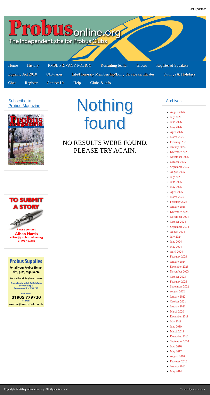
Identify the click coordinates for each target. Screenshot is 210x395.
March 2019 (177, 331)
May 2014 (176, 371)
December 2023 (179, 266)
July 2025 (175, 177)
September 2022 (179, 286)
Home (13, 65)
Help (77, 83)
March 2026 (177, 137)
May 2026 (176, 127)
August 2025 (177, 171)
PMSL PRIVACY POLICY (69, 65)
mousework (199, 389)
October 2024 (178, 221)
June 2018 (176, 346)
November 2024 (179, 216)
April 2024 (176, 251)
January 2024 (177, 261)
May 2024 (176, 246)
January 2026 (177, 147)
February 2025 (178, 201)
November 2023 (179, 271)
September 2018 (179, 341)
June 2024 (176, 241)
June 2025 (176, 181)
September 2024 (179, 226)
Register (31, 83)
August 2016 (177, 356)
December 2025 (179, 151)
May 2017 (176, 351)
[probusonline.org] (105, 30)
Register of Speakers (172, 65)
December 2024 (179, 211)
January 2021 (177, 306)
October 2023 (178, 276)
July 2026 (175, 117)
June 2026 (176, 122)
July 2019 (175, 321)
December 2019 (179, 316)
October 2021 (178, 301)
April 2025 (176, 191)
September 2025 (179, 166)
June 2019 (176, 326)
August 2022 (177, 291)
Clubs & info (100, 83)
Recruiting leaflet (114, 65)
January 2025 (177, 206)
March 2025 (177, 196)
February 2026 (178, 142)
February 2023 (178, 281)
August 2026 (177, 112)
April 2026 (176, 132)
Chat (12, 83)
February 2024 (178, 256)
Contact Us (55, 83)
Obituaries (54, 74)
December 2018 (179, 336)
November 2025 (179, 156)
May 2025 (176, 186)
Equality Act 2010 (22, 74)
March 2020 (177, 311)
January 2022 (177, 296)
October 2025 (178, 162)
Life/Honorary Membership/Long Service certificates (113, 74)
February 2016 (178, 361)
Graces (142, 65)
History (33, 65)
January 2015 (177, 366)
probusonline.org (34, 389)
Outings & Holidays (179, 74)
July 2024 (175, 236)
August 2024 (177, 231)
